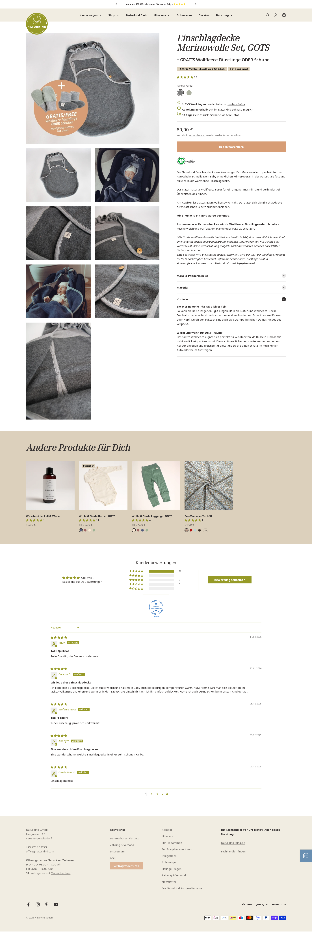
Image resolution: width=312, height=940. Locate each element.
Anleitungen (169, 862)
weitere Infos (236, 104)
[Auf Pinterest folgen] (46, 904)
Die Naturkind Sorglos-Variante (182, 888)
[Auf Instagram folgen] (37, 904)
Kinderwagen (89, 15)
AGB (113, 858)
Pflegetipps (169, 856)
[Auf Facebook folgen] (28, 904)
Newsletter (169, 882)
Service (204, 15)
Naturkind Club (136, 15)
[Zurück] (116, 4)
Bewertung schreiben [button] (229, 580)
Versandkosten (197, 135)
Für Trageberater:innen (177, 849)
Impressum (117, 851)
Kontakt (167, 829)
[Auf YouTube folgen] (56, 904)
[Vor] (196, 4)
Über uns (160, 15)
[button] (185, 77)
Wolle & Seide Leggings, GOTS (152, 516)
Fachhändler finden (233, 851)
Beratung (222, 15)
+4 (206, 530)
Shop (111, 15)
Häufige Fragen (171, 869)
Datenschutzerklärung (124, 838)
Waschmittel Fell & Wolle (43, 516)
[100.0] (156, 607)
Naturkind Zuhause (233, 842)
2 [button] (151, 794)
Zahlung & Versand (122, 845)
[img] (59, 637)
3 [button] (157, 794)
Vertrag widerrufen (126, 866)
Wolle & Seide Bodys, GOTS (97, 516)
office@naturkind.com (40, 851)
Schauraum (184, 15)
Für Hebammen (172, 842)
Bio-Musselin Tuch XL (199, 516)
